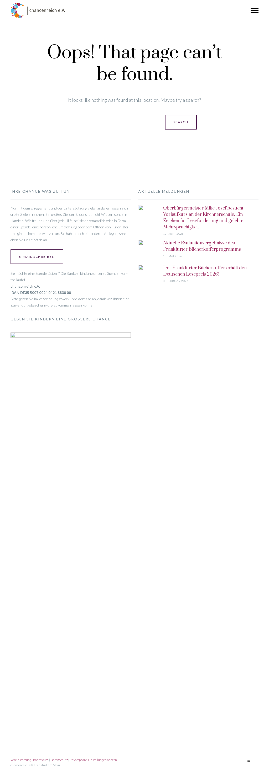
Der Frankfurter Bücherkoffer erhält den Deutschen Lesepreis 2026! (205, 271)
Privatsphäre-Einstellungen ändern (93, 760)
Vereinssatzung (21, 760)
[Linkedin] (248, 761)
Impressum (41, 760)
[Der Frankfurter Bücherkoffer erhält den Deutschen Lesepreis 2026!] (148, 461)
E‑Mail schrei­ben (37, 257)
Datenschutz (59, 760)
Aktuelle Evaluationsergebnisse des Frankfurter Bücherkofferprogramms (202, 246)
